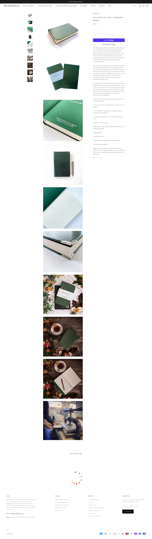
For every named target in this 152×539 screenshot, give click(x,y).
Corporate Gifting (93, 499)
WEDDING (102, 6)
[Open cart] (147, 6)
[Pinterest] (101, 157)
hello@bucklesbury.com (17, 513)
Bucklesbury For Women (62, 505)
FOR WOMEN (83, 6)
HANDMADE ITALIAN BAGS (45, 6)
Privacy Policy (92, 513)
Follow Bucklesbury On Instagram (76, 1)
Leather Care (92, 505)
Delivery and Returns (94, 510)
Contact (90, 502)
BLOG (109, 6)
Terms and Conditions (94, 516)
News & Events (59, 510)
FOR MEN (93, 6)
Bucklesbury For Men (61, 508)
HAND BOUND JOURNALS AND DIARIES (66, 6)
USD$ (134, 6)
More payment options (109, 44)
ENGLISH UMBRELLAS (28, 6)
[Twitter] (99, 157)
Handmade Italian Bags (62, 502)
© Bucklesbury (9, 534)
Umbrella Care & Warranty (96, 508)
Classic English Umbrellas (62, 499)
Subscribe (128, 511)
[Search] (144, 6)
